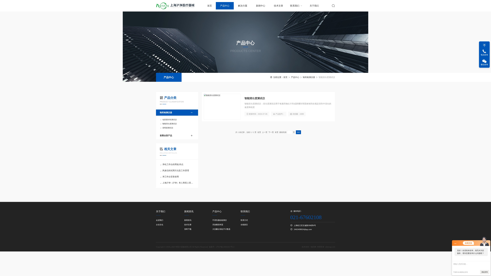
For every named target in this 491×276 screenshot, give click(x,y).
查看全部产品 (166, 135)
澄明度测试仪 (167, 128)
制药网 (313, 247)
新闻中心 (260, 5)
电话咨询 (484, 55)
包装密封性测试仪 (169, 120)
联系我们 (294, 5)
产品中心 (224, 5)
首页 (209, 5)
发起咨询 (485, 272)
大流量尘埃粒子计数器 (221, 229)
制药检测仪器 (309, 77)
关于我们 (314, 5)
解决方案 (242, 5)
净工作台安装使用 (170, 177)
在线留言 (244, 225)
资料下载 (187, 229)
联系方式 (244, 220)
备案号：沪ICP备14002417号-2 (221, 247)
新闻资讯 (187, 220)
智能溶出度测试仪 (169, 124)
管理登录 (320, 247)
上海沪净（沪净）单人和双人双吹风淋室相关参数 (178, 183)
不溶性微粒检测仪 (219, 220)
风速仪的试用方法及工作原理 (175, 170)
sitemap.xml (330, 247)
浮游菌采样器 (217, 225)
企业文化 (159, 225)
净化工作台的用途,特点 (172, 164)
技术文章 (278, 5)
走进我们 (159, 220)
